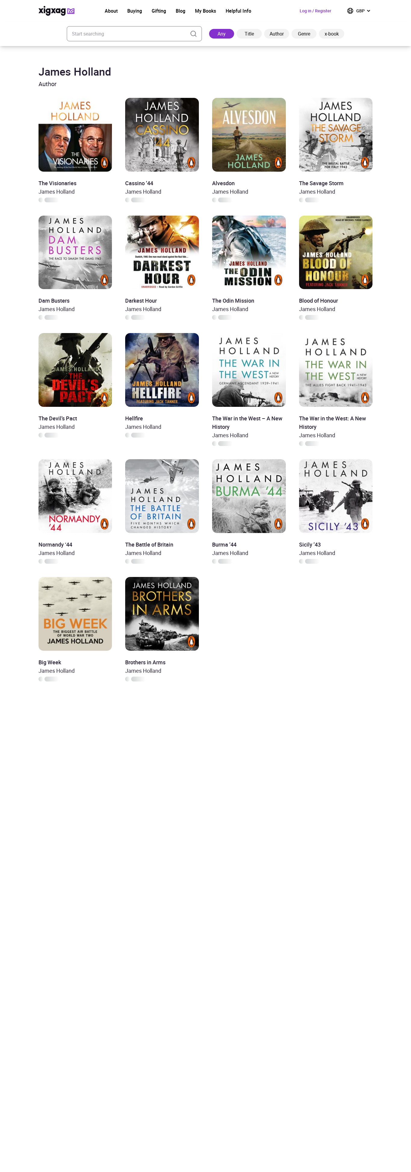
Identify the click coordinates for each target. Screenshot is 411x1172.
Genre (304, 33)
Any (222, 33)
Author (277, 33)
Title (249, 33)
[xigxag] (57, 11)
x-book (332, 33)
